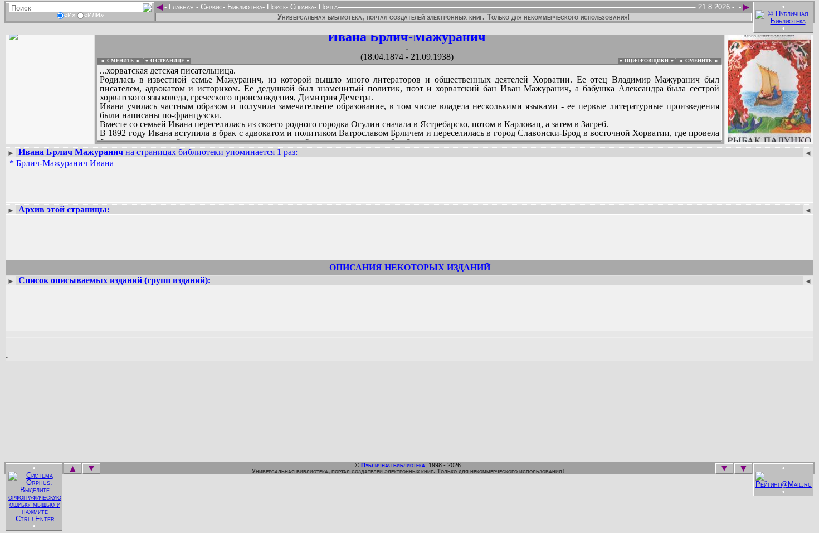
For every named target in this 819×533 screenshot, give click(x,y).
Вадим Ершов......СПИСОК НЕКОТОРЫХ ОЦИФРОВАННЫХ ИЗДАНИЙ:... (367, 141)
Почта (327, 7)
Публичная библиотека (393, 465)
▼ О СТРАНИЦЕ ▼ (167, 61)
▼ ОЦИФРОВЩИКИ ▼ (646, 61)
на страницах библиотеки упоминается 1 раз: (158, 152)
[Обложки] (769, 138)
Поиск (275, 7)
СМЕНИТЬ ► (703, 61)
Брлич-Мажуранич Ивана (65, 163)
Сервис (210, 7)
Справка (301, 7)
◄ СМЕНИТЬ (116, 61)
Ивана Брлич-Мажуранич (407, 37)
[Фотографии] (49, 138)
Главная (181, 7)
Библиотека (243, 7)
